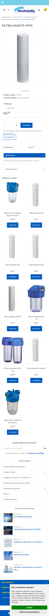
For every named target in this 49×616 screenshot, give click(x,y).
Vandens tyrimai (10, 499)
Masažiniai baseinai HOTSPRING (27, 529)
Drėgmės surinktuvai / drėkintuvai (17, 477)
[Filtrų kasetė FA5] (36, 195)
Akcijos (6, 494)
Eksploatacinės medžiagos (14, 467)
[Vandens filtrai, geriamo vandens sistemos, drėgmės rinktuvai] (24, 9)
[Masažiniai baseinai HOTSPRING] (8, 530)
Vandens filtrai (9, 472)
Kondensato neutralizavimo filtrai (17, 483)
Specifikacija (11, 169)
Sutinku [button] (29, 607)
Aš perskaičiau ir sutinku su (25, 453)
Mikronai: (8, 104)
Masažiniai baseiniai (12, 488)
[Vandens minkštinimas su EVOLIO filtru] (8, 568)
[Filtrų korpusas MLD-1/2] (13, 350)
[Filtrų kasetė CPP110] (13, 298)
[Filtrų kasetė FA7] (13, 247)
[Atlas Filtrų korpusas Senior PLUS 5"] (13, 195)
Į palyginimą (24, 91)
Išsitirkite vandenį (21, 555)
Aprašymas (10, 155)
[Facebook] (3, 2)
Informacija (8, 582)
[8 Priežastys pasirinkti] (8, 517)
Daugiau (12, 225)
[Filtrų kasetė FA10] (36, 247)
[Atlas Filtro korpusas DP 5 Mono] (13, 402)
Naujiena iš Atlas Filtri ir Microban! (28, 542)
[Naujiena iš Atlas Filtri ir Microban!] (8, 543)
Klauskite (9, 137)
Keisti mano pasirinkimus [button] (29, 612)
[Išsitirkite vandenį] (8, 555)
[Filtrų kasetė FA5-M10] (36, 350)
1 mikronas (10, 108)
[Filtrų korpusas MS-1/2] (36, 298)
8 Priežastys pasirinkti (23, 517)
